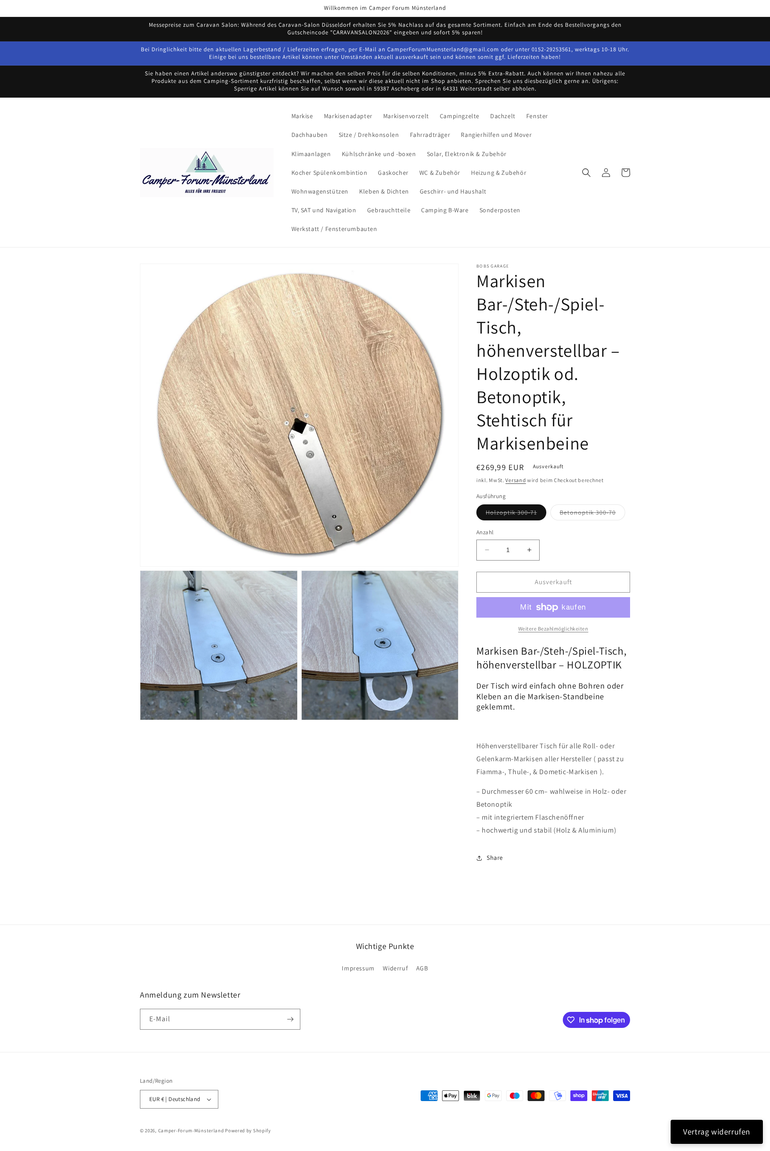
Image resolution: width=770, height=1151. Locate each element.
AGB (422, 968)
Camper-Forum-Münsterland (191, 1130)
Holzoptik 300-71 (516, 514)
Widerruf (395, 968)
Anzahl (484, 532)
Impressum (358, 968)
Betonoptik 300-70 (592, 514)
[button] (586, 172)
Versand (515, 480)
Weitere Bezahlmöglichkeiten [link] (553, 628)
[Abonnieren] (290, 1019)
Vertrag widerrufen (716, 1131)
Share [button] (495, 858)
